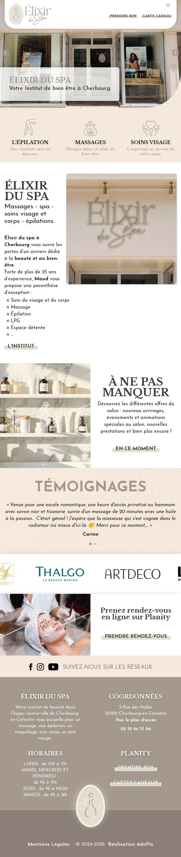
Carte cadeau (157, 16)
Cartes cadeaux (135, 783)
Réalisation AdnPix (130, 844)
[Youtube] (53, 666)
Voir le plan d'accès (136, 720)
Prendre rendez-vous (136, 636)
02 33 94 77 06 (136, 729)
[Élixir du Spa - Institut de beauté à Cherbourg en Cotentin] (30, 14)
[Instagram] (40, 666)
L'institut (21, 346)
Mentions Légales (49, 844)
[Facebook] (30, 666)
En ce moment (136, 448)
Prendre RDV (123, 16)
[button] (5, 52)
